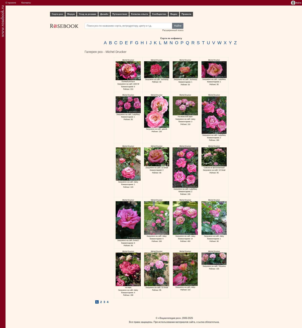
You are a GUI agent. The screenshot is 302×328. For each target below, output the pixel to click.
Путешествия (119, 14)
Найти (177, 25)
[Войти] (293, 3)
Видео (173, 14)
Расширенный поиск (172, 30)
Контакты (26, 3)
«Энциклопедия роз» (169, 318)
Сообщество (159, 14)
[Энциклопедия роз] (2, 21)
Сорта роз (57, 14)
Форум (71, 14)
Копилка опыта (139, 14)
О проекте (11, 3)
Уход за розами (87, 14)
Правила (186, 14)
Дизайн (104, 14)
